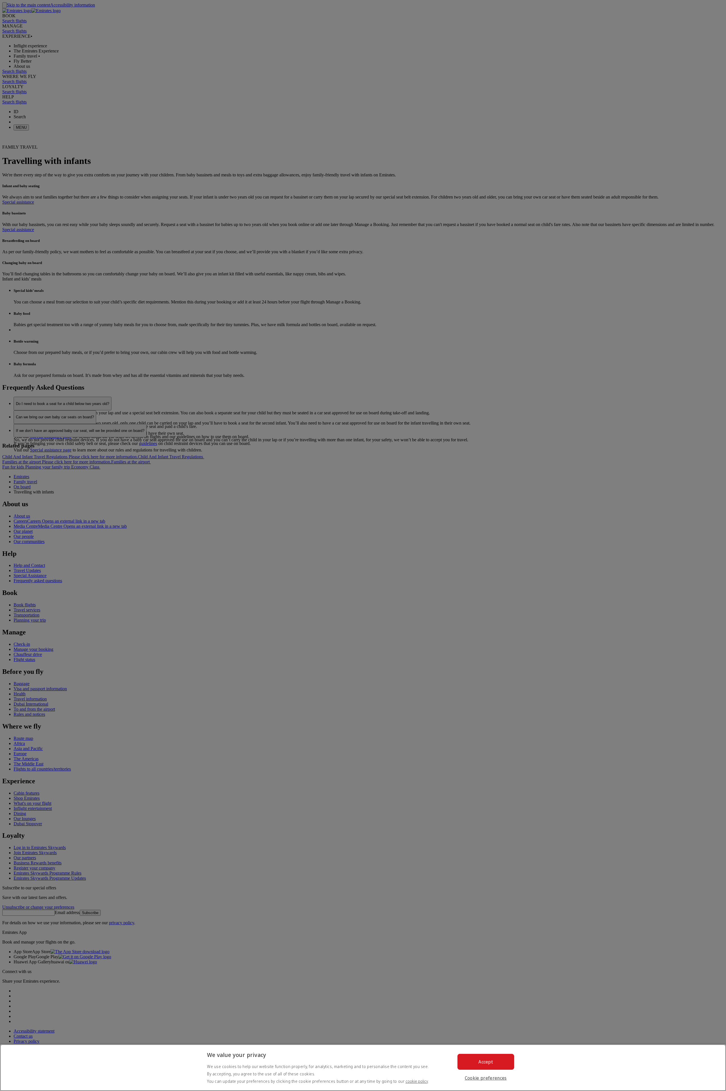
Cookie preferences (486, 1078)
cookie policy (417, 1081)
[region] (363, 1067)
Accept (485, 1062)
